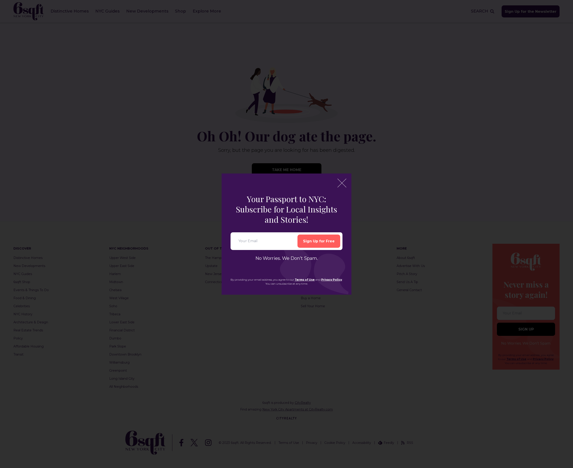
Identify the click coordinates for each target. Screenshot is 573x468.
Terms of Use (305, 279)
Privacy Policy (331, 279)
